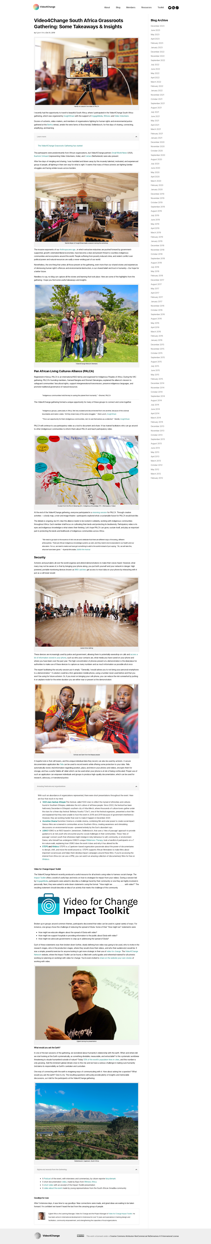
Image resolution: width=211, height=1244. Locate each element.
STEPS (45, 846)
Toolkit (161, 7)
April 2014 (155, 413)
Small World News (119, 152)
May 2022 (155, 73)
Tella (61, 764)
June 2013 (155, 448)
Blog (118, 7)
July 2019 (155, 215)
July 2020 (155, 163)
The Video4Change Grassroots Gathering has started (60, 145)
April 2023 (155, 38)
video (64, 1181)
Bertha (50, 124)
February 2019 (157, 237)
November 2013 (157, 430)
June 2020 (155, 168)
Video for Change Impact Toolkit (120, 1213)
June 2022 (155, 69)
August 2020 (156, 159)
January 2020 (157, 189)
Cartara (88, 156)
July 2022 (155, 64)
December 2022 (157, 51)
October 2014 (157, 392)
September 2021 (158, 103)
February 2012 (157, 478)
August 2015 (156, 361)
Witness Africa (90, 1181)
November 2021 (157, 94)
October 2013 (156, 435)
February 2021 (157, 133)
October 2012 (156, 465)
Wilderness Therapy (94, 840)
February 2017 (157, 297)
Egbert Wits (40, 32)
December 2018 (157, 245)
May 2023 (155, 34)
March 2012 (156, 473)
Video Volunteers (122, 116)
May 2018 (155, 271)
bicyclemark (111, 1178)
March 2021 (156, 129)
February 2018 (157, 275)
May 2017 (155, 288)
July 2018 (155, 267)
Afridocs (55, 846)
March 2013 (156, 460)
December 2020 (157, 142)
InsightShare (69, 116)
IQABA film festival (83, 549)
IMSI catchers (80, 569)
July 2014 (155, 404)
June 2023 (155, 30)
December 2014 (157, 383)
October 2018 (157, 254)
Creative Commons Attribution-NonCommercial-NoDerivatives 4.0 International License (144, 1236)
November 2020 (158, 146)
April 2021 (155, 125)
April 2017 (155, 292)
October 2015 (156, 353)
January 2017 (156, 301)
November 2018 (157, 249)
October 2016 (157, 310)
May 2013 (155, 452)
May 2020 (155, 172)
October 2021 (156, 99)
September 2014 (158, 396)
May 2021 (155, 120)
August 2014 (156, 400)
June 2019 (155, 219)
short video (48, 1185)
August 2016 (156, 318)
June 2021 (155, 116)
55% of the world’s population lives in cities (101, 1059)
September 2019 (158, 206)
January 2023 (157, 47)
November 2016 (157, 305)
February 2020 (157, 185)
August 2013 (156, 443)
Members (130, 7)
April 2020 (155, 176)
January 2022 (157, 90)
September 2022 (158, 60)
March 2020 (156, 181)
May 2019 (155, 224)
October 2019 (157, 202)
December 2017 (157, 280)
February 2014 (157, 422)
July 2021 (155, 112)
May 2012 (155, 469)
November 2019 (157, 198)
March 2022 (156, 81)
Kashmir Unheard (41, 156)
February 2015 (157, 379)
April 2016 (155, 327)
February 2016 (157, 336)
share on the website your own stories (116, 958)
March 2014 (156, 417)
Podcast (47, 1178)
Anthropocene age (68, 249)
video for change (114, 951)
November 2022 (157, 56)
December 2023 (157, 26)
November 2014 (157, 387)
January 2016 (156, 340)
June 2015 (155, 370)
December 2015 (157, 344)
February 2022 (157, 86)
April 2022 (155, 77)
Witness (107, 116)
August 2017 (156, 284)
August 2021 (156, 107)
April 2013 (155, 456)
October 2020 (157, 150)
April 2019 (155, 228)
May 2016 (155, 323)
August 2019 (156, 211)
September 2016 (158, 314)
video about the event (53, 1188)
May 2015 (155, 374)
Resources (146, 7)
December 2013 (157, 426)
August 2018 (156, 262)
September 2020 (158, 155)
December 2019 (157, 194)
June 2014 (155, 409)
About (107, 7)
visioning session (99, 512)
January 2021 (156, 137)
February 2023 (157, 43)
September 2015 (158, 357)
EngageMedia (97, 116)
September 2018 (158, 258)
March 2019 (156, 232)
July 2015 (155, 366)
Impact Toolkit (40, 877)
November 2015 (157, 348)
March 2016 (156, 331)
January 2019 (156, 241)
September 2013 (158, 439)
